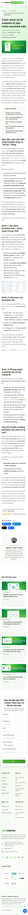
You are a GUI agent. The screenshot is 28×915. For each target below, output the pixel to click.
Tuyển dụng (5, 784)
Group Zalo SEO (19, 817)
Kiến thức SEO (19, 806)
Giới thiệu (4, 777)
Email (5, 728)
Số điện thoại (7, 721)
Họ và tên (6, 714)
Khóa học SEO (5, 806)
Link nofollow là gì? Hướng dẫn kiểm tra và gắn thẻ (13, 678)
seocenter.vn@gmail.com (11, 851)
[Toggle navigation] (25, 2)
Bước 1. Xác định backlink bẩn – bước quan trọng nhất (14, 118)
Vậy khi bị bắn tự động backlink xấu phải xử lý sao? (14, 131)
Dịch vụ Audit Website (18, 794)
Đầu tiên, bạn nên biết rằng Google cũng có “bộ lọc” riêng (14, 113)
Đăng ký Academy (6, 812)
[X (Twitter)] (14, 857)
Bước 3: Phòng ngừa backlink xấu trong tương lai (15, 127)
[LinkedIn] (18, 857)
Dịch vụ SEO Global (20, 782)
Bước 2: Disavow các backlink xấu (14, 122)
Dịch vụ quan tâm (8, 742)
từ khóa (15, 277)
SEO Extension (19, 809)
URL (13, 315)
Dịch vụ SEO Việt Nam (19, 778)
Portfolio (4, 787)
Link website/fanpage (8, 735)
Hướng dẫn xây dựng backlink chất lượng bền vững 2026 (12, 623)
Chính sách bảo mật (6, 910)
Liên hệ (4, 781)
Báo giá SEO (18, 785)
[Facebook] (7, 857)
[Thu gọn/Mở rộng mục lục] (23, 109)
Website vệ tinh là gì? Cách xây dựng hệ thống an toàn (13, 595)
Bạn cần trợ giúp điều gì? (9, 749)
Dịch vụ (4, 790)
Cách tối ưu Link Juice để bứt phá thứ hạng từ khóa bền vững (13, 650)
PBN (11, 158)
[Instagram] (10, 857)
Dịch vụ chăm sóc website (20, 789)
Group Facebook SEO (19, 813)
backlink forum (18, 158)
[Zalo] (3, 857)
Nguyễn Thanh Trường (12, 30)
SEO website (10, 58)
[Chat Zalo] (25, 911)
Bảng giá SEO (5, 793)
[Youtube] (22, 857)
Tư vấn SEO (5, 809)
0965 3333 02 (8, 848)
